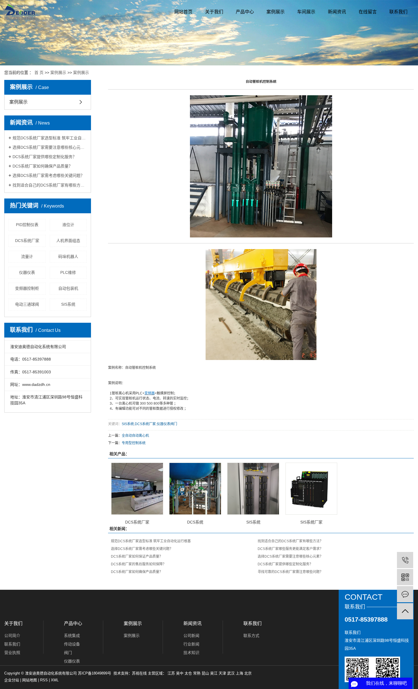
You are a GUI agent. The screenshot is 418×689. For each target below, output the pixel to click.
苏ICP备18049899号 (94, 673)
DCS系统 (195, 522)
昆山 (205, 673)
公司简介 (12, 635)
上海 (239, 673)
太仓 (188, 673)
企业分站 (11, 680)
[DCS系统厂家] (137, 489)
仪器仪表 (27, 272)
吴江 (214, 673)
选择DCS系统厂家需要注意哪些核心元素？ (50, 147)
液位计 (68, 224)
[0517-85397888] (405, 560)
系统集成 (72, 635)
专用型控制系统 (134, 443)
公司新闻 (191, 635)
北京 (248, 673)
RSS (44, 680)
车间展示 (306, 11)
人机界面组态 (68, 240)
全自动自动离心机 (135, 436)
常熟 (196, 673)
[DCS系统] (195, 489)
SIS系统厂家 (311, 522)
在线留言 (368, 11)
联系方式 (251, 635)
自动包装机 (68, 288)
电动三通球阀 (27, 304)
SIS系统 (68, 304)
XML (55, 680)
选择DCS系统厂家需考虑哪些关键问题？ (48, 175)
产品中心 (245, 11)
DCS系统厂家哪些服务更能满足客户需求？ (290, 549)
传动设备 (72, 644)
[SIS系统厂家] (311, 489)
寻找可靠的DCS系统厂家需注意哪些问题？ (290, 572)
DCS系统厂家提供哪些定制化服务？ (44, 156)
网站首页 (183, 11)
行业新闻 (191, 644)
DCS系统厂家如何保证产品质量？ (137, 556)
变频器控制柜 (27, 288)
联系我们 (398, 11)
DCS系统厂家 (27, 240)
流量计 (27, 256)
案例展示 (275, 11)
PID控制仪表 (27, 224)
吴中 (179, 673)
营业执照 (12, 652)
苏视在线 (139, 673)
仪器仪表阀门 (167, 424)
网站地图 (29, 680)
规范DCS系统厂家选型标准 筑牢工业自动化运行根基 (50, 138)
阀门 (68, 652)
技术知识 (191, 652)
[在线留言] (405, 594)
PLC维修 (68, 272)
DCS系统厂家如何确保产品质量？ (43, 166)
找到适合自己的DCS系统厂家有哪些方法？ (50, 185)
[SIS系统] (253, 489)
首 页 (39, 72)
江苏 (171, 673)
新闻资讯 (337, 11)
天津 (222, 673)
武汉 (231, 673)
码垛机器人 (68, 256)
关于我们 (214, 11)
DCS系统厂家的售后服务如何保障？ (138, 564)
